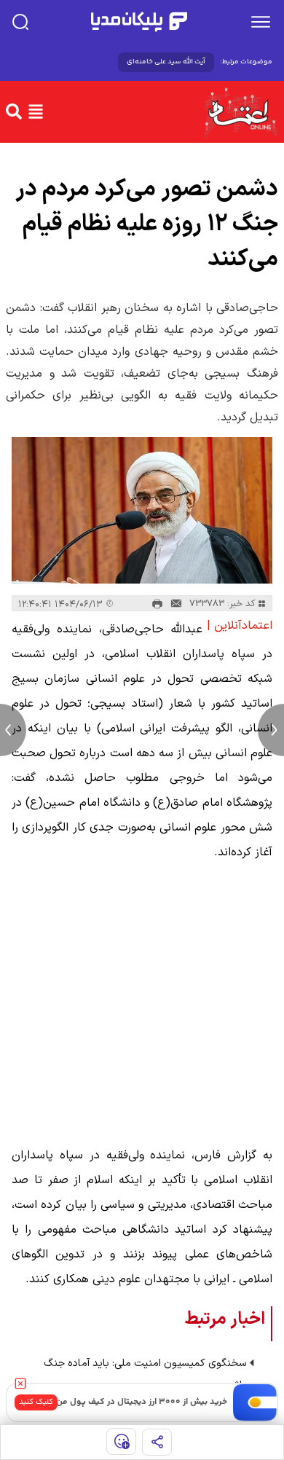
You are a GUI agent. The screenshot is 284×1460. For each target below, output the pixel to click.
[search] (20, 22)
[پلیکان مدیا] (139, 22)
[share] (157, 1442)
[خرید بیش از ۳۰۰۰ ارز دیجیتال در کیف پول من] (255, 1402)
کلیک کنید (36, 1402)
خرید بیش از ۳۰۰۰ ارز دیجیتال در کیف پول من (141, 1402)
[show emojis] (121, 1441)
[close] (20, 1383)
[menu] (260, 22)
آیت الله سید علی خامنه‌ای (166, 62)
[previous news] (13, 730)
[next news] (271, 730)
